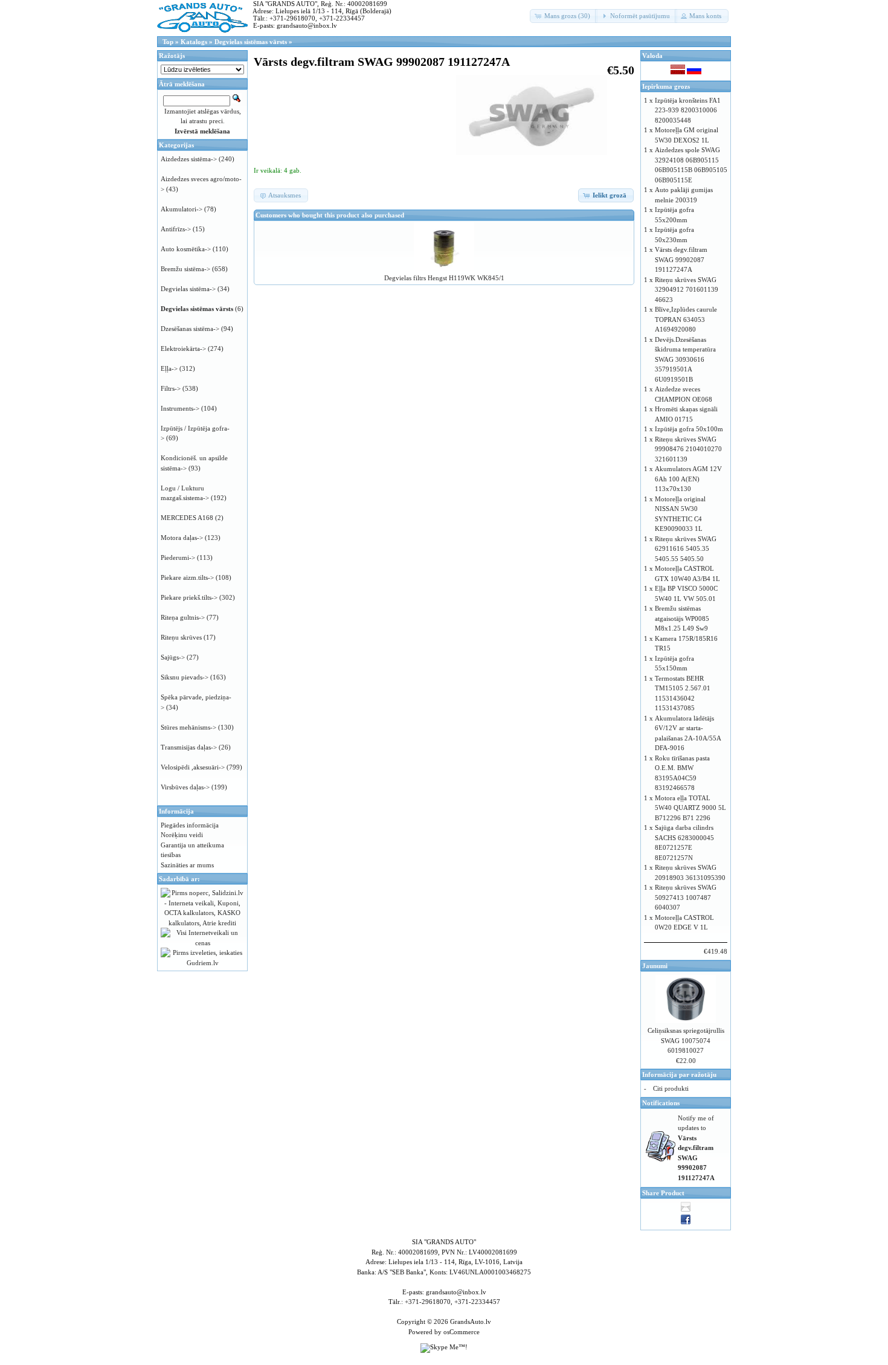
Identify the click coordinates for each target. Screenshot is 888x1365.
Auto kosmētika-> (186, 248)
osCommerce (461, 1331)
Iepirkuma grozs (666, 86)
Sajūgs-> (173, 657)
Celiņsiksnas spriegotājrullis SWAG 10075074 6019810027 (686, 1040)
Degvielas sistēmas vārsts (250, 41)
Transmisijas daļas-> (189, 747)
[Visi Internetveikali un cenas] (202, 942)
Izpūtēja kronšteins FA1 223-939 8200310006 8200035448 (688, 110)
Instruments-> (180, 408)
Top (167, 41)
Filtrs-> (171, 388)
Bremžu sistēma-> (185, 268)
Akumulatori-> (181, 209)
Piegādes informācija (190, 825)
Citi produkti (671, 1088)
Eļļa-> (169, 368)
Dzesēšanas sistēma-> (190, 328)
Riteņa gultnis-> (183, 617)
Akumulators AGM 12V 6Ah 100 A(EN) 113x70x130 (688, 478)
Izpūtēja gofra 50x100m (689, 428)
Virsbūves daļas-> (185, 787)
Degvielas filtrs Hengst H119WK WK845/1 (444, 277)
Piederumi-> (178, 557)
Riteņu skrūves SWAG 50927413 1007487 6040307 (685, 897)
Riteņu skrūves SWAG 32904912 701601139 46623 (686, 289)
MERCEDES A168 (187, 517)
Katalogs (194, 41)
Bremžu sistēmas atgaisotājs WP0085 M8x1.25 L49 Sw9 (682, 618)
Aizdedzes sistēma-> (189, 158)
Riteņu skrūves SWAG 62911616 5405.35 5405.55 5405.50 (685, 548)
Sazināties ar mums (187, 865)
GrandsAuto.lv (470, 1321)
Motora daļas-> (182, 537)
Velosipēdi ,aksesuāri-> (193, 767)
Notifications (661, 1102)
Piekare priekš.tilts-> (189, 597)
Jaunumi (655, 965)
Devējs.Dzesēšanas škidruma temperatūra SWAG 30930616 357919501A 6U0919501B (685, 359)
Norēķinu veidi (182, 834)
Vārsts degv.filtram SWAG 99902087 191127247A (681, 259)
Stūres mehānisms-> (188, 727)
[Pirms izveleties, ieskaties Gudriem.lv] (202, 962)
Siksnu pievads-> (184, 677)
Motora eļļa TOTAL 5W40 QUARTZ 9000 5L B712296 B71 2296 (690, 807)
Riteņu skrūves (181, 637)
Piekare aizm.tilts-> (187, 577)
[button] (563, 16)
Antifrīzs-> (176, 229)
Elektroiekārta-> (183, 348)
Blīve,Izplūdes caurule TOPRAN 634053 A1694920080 (686, 319)
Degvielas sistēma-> (188, 288)
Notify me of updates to (696, 1147)
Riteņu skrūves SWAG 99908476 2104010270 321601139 (688, 449)
